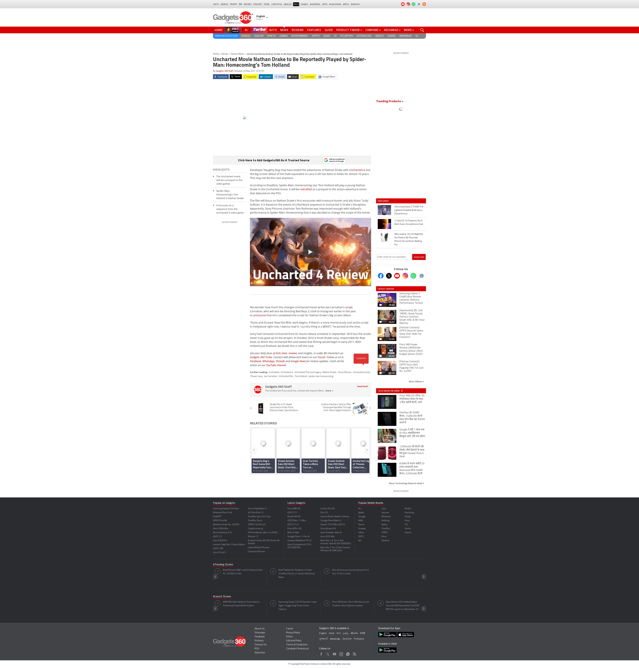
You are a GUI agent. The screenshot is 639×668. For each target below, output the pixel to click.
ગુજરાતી (323, 639)
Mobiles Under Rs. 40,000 (226, 524)
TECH (296, 4)
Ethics (289, 637)
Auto (273, 30)
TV (335, 36)
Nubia (384, 524)
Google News (298, 361)
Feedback (260, 637)
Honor (361, 524)
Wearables (405, 36)
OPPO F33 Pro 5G (257, 524)
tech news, (282, 353)
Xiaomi (408, 532)
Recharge (391, 30)
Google (361, 516)
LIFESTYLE (276, 4)
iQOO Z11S (293, 524)
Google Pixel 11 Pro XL (298, 536)
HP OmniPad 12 (256, 512)
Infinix (361, 532)
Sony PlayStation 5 (257, 508)
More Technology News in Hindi (406, 483)
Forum (321, 357)
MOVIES (247, 4)
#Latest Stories (222, 596)
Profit (233, 4)
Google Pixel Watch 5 (330, 520)
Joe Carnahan (270, 376)
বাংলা (338, 633)
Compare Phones (256, 551)
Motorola (386, 516)
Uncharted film (286, 376)
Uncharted (274, 372)
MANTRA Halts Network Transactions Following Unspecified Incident (241, 604)
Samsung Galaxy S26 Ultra (226, 508)
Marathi (355, 4)
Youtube (334, 653)
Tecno (408, 528)
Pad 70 (323, 512)
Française (359, 639)
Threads (280, 361)
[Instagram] (405, 276)
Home (219, 30)
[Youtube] (397, 276)
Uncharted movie (361, 372)
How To (271, 36)
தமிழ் (345, 633)
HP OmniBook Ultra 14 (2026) (262, 532)
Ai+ (359, 508)
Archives (259, 641)
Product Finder (348, 30)
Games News (237, 54)
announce (259, 315)
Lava (384, 508)
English (323, 633)
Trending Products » (389, 101)
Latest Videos (386, 288)
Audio (327, 36)
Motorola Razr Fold (222, 512)
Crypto (316, 36)
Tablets (379, 36)
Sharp (408, 516)
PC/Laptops (346, 36)
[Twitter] (389, 276)
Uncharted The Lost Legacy (308, 372)
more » (329, 391)
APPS (324, 4)
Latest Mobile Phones (259, 547)
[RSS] (424, 4)
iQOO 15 (217, 536)
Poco (384, 536)
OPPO (385, 532)
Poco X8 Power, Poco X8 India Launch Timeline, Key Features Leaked (350, 604)
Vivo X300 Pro (220, 540)
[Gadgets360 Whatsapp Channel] (413, 276)
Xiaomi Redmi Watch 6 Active (334, 516)
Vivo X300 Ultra (220, 528)
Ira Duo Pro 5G (327, 508)
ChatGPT (217, 516)
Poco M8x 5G (293, 508)
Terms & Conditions (297, 645)
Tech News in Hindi (389, 390)
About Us (260, 629)
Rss (354, 653)
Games (304, 4)
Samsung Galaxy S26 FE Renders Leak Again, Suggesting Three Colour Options (298, 606)
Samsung (409, 512)
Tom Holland (301, 376)
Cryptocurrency (255, 528)
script (348, 307)
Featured (383, 201)
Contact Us (261, 645)
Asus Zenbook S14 (222, 532)
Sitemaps (260, 633)
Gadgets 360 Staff (224, 71)
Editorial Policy (293, 641)
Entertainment (300, 36)
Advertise (260, 653)
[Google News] (421, 276)
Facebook (255, 361)
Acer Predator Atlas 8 (330, 532)
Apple (361, 512)
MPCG (346, 4)
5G (417, 36)
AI (246, 30)
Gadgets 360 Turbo (261, 357)
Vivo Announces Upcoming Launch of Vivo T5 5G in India (350, 572)
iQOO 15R (218, 548)
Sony (407, 520)
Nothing (385, 520)
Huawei (362, 528)
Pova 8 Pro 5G (294, 528)
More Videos (416, 381)
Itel (359, 540)
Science (392, 36)
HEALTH (288, 4)
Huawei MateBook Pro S (299, 540)
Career (289, 629)
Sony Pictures (344, 372)
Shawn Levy (256, 376)
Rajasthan (335, 4)
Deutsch (347, 639)
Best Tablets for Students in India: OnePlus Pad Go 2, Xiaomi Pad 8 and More (297, 574)
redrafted (306, 189)
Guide (329, 30)
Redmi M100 (293, 516)
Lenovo (385, 512)
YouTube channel (276, 365)
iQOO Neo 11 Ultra (296, 520)
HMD (360, 520)
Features (314, 30)
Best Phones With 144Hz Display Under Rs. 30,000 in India (243, 572)
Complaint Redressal (297, 649)
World (224, 4)
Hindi (331, 633)
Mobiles (245, 36)
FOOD (267, 4)
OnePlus (386, 528)
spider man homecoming (321, 376)
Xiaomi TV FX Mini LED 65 (332, 524)
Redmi (408, 508)
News (284, 30)
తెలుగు (354, 633)
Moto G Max (293, 532)
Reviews (298, 30)
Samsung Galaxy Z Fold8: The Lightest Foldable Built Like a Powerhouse (408, 210)
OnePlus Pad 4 (255, 520)
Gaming (284, 36)
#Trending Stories (223, 564)
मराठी (362, 633)
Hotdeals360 (364, 36)
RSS (257, 649)
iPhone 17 (253, 536)
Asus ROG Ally (327, 536)
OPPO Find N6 (220, 520)
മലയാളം (335, 639)
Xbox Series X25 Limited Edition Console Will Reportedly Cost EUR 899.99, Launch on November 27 (402, 606)
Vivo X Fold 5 (219, 552)
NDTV (216, 4)
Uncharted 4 (357, 170)
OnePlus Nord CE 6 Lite (259, 516)
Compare (371, 30)
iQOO (361, 536)
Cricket (257, 4)
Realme (385, 540)
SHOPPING (315, 4)
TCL (406, 524)
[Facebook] (381, 276)
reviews (292, 353)
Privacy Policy (293, 633)
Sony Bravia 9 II (328, 528)
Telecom (258, 36)
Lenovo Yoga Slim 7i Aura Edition (229, 544)
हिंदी (240, 4)
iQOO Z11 (292, 512)
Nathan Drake (329, 372)
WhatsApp (268, 361)
